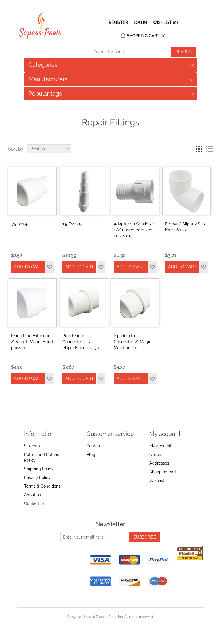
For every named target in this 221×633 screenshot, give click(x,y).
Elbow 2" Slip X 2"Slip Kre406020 (185, 227)
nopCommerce (120, 624)
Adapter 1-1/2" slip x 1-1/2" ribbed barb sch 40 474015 (135, 230)
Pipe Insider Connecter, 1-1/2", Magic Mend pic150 (80, 341)
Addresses (159, 463)
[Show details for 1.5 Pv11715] (84, 191)
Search (93, 446)
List (209, 148)
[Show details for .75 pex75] (32, 191)
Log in (140, 22)
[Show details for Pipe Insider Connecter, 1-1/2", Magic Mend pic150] (84, 302)
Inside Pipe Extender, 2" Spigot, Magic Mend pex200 (32, 341)
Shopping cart (162, 471)
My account (160, 446)
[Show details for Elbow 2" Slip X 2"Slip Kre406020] (186, 191)
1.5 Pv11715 (72, 224)
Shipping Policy (39, 469)
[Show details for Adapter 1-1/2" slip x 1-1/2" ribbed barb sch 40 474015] (135, 191)
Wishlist (156, 480)
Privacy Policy (37, 477)
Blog (91, 454)
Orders (155, 454)
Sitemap (32, 446)
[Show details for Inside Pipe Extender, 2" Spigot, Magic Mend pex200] (32, 302)
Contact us (34, 503)
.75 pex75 (19, 224)
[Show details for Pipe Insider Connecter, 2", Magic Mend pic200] (135, 302)
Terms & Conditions (42, 486)
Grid (199, 148)
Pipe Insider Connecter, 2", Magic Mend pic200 (132, 341)
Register (118, 22)
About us (32, 495)
